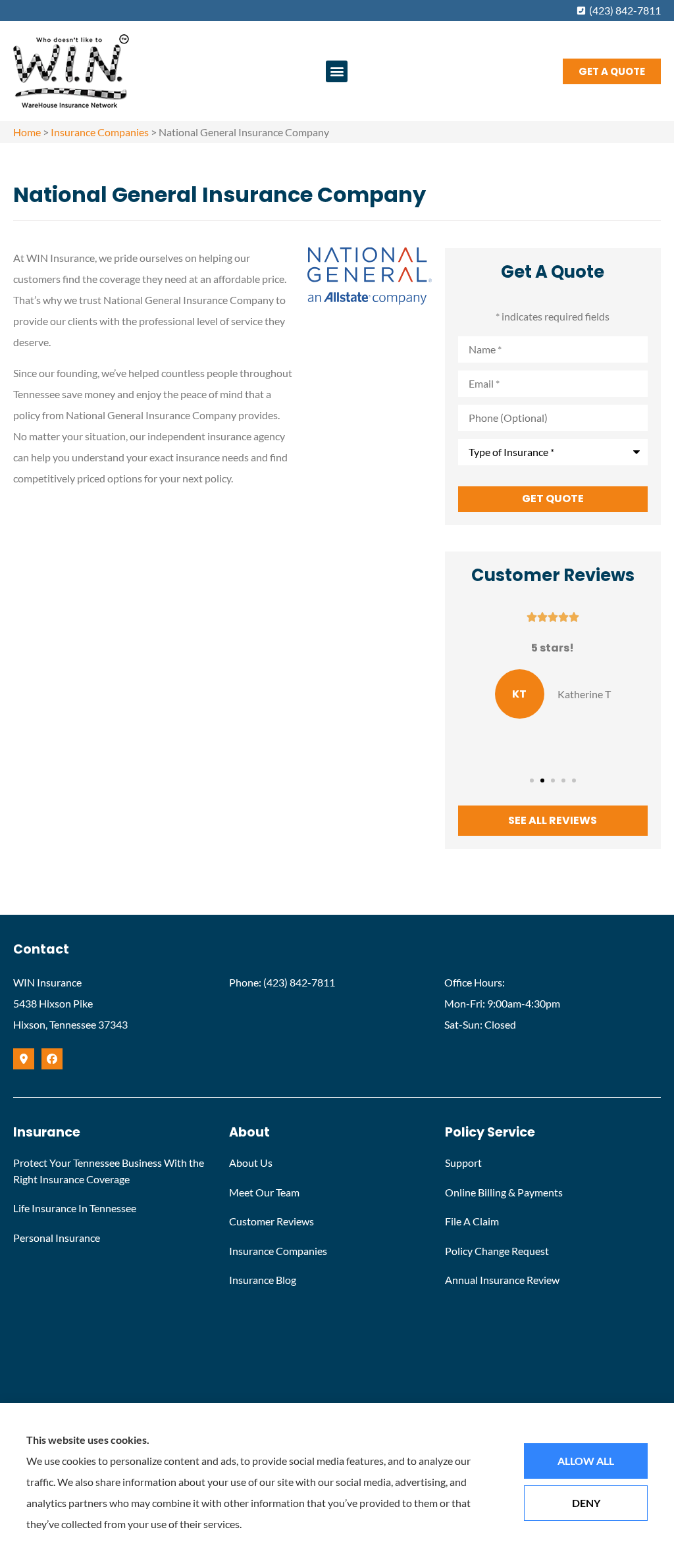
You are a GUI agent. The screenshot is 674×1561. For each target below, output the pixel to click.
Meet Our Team (264, 1192)
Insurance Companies (100, 132)
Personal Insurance (56, 1237)
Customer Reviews (271, 1221)
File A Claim (472, 1221)
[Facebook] (52, 1058)
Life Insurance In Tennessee (74, 1208)
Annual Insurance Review (502, 1279)
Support (463, 1162)
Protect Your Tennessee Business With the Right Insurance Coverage (108, 1170)
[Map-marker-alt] (23, 1058)
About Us (250, 1162)
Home (27, 132)
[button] (337, 71)
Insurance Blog (262, 1279)
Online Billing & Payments (504, 1192)
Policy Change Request (497, 1250)
